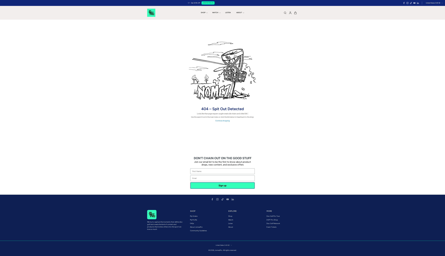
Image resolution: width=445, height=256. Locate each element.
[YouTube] (414, 3)
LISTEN (228, 13)
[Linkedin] (418, 3)
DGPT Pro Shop (272, 220)
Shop (230, 216)
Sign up (222, 185)
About (230, 227)
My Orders (194, 216)
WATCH (215, 13)
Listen (230, 223)
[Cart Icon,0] (295, 13)
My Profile (193, 220)
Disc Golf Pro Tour (273, 216)
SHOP (203, 13)
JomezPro (218, 250)
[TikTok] (411, 3)
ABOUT (239, 13)
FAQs (192, 223)
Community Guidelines (198, 231)
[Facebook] (404, 3)
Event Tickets (272, 227)
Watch (230, 220)
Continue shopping (222, 121)
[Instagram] (407, 3)
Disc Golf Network (273, 223)
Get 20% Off (195, 3)
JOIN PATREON (208, 3)
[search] (285, 12)
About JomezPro (196, 227)
